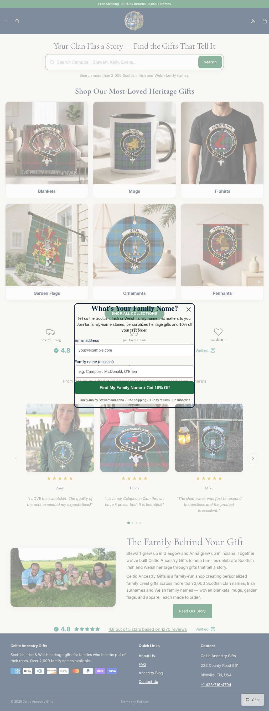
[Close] (188, 309)
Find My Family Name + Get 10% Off (135, 387)
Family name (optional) (94, 361)
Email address (87, 340)
